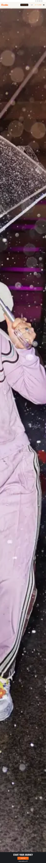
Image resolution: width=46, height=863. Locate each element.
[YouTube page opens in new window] (40, 1)
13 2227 (40, 4)
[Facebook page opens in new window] (36, 1)
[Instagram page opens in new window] (38, 1)
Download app (24, 5)
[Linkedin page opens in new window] (42, 1)
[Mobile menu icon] (44, 5)
